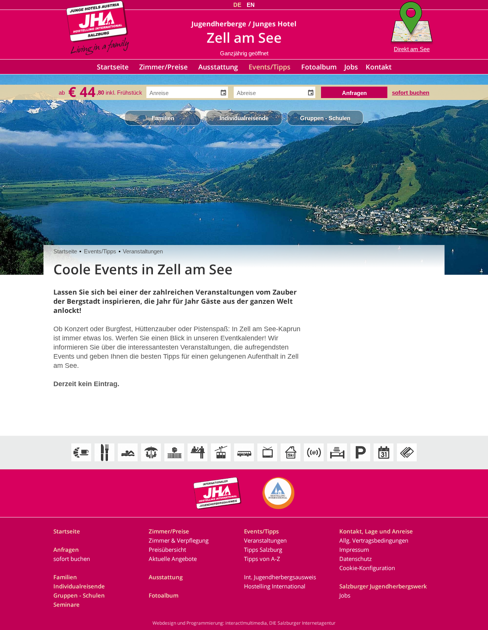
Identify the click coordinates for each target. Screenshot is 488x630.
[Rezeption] (197, 461)
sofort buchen (410, 92)
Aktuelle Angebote (173, 558)
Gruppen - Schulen (325, 118)
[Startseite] (97, 52)
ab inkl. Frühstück (100, 92)
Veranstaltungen (143, 251)
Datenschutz (355, 558)
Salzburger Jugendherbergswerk (383, 586)
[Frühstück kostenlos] (81, 461)
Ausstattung (218, 66)
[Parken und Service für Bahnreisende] (360, 461)
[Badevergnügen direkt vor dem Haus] (128, 461)
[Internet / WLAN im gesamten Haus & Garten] (314, 461)
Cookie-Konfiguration (367, 568)
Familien (163, 118)
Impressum (354, 549)
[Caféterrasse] (151, 461)
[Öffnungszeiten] (383, 461)
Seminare (66, 604)
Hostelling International (274, 586)
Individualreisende (244, 118)
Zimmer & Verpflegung (179, 540)
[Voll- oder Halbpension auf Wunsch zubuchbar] (104, 461)
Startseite (112, 66)
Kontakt (379, 66)
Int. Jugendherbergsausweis (280, 577)
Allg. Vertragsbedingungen (373, 540)
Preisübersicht (167, 549)
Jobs (351, 66)
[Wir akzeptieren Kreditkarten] (407, 461)
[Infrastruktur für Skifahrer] (290, 461)
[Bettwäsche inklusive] (337, 461)
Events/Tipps (270, 66)
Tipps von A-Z (262, 558)
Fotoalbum (319, 66)
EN (251, 5)
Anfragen (66, 549)
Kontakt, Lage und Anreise (376, 531)
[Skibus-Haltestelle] (244, 461)
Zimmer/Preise (163, 66)
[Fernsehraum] (267, 461)
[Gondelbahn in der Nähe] (221, 461)
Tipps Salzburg (263, 549)
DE (237, 5)
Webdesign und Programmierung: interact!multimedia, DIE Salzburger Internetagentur (244, 623)
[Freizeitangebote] (174, 461)
